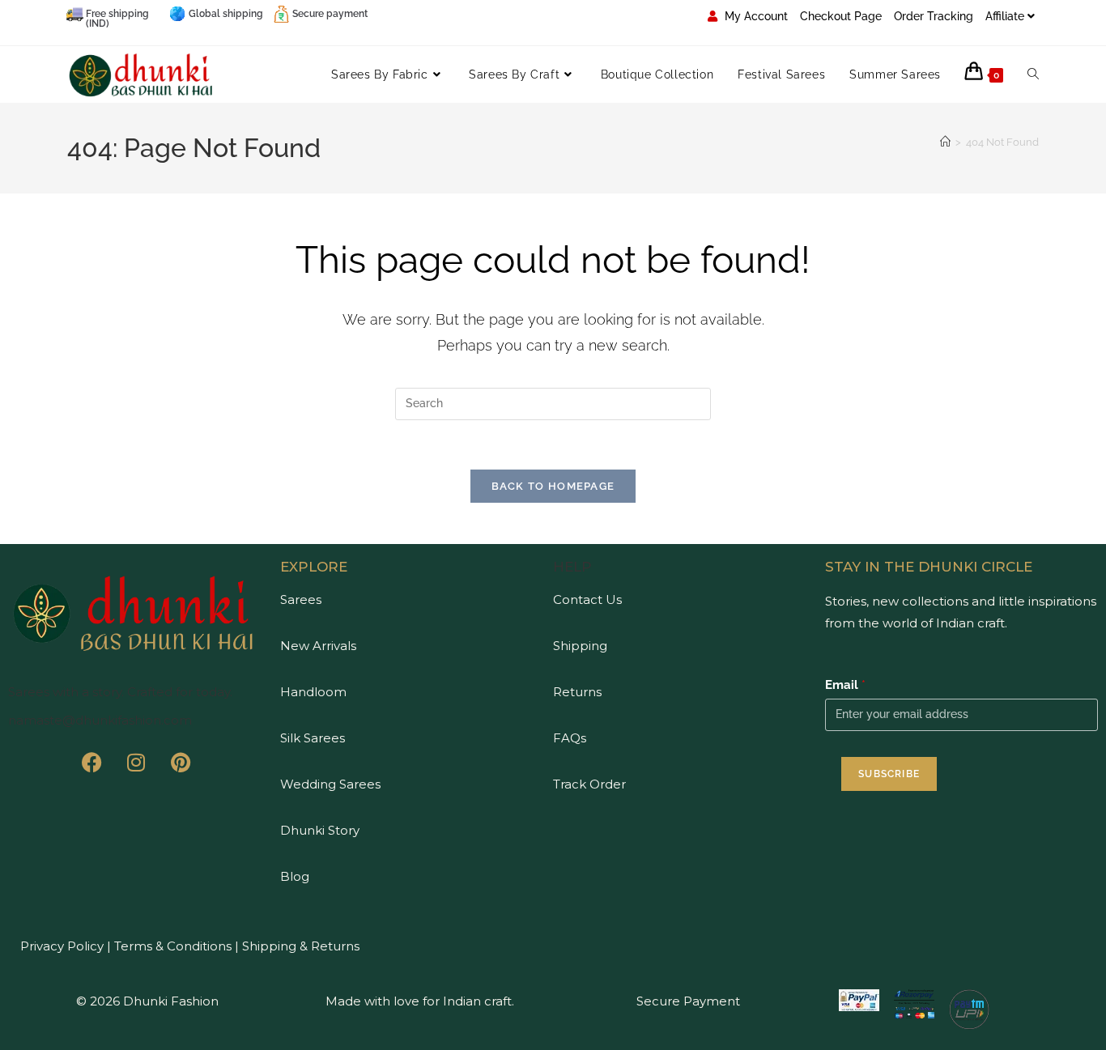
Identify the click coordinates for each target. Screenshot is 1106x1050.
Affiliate (1004, 16)
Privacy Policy (62, 946)
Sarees (300, 599)
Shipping (580, 645)
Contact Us (587, 599)
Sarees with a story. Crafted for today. (120, 691)
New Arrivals (318, 645)
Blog (294, 876)
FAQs (569, 738)
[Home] (945, 142)
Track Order (589, 784)
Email (845, 685)
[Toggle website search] (1033, 74)
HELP (572, 567)
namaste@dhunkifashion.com (100, 720)
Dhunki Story (319, 830)
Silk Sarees (312, 738)
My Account (754, 16)
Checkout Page (841, 16)
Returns (577, 691)
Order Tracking (933, 16)
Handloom (313, 691)
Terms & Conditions (171, 946)
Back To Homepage (553, 486)
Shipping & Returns (300, 946)
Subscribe (889, 774)
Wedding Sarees (330, 784)
